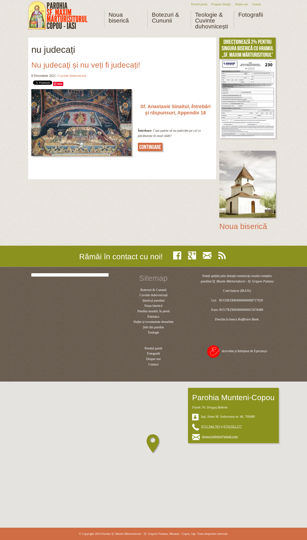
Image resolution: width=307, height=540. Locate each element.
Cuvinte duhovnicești (72, 75)
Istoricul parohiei (153, 300)
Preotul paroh (199, 4)
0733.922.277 (232, 426)
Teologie (153, 332)
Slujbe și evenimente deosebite (153, 322)
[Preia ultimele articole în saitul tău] (223, 255)
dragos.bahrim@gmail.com (220, 436)
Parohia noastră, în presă (153, 311)
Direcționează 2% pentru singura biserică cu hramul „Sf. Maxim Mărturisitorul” (247, 48)
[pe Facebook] (178, 255)
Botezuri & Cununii (165, 18)
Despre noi (241, 4)
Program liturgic (221, 4)
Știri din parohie (153, 327)
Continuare (150, 147)
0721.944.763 (210, 426)
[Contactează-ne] (208, 255)
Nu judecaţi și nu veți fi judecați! (85, 65)
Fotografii (250, 15)
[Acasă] (58, 15)
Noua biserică (119, 18)
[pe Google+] (193, 255)
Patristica (153, 316)
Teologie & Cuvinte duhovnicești (211, 20)
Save (59, 83)
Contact (256, 4)
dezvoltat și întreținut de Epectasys (244, 351)
